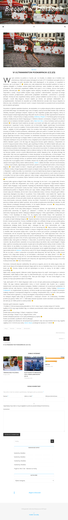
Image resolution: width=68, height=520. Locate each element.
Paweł (36, 162)
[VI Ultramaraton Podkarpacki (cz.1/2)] (6, 339)
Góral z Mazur (28, 323)
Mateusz (18, 250)
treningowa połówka (11, 372)
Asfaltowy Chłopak (39, 117)
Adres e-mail (28, 396)
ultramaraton (27, 328)
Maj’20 (47, 364)
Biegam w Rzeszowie (34, 9)
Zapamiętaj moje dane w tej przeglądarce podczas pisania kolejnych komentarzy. (26, 406)
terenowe (19, 328)
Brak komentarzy (60, 333)
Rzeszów (12, 328)
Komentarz (6, 409)
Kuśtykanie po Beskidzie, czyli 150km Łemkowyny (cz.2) (32, 374)
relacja (34, 69)
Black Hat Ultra (38, 121)
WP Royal (43, 509)
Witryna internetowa (51, 396)
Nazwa (5, 396)
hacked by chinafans (19, 453)
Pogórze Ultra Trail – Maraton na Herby (25, 468)
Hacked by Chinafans (20, 461)
